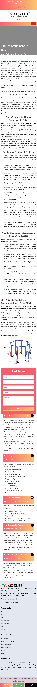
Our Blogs (4, 629)
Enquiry (31, 685)
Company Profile (6, 615)
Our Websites (5, 624)
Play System (9, 1)
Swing (3, 653)
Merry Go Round (18, 3)
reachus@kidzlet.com (19, 16)
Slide (27, 1)
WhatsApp (19, 685)
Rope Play (19, 1)
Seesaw (3, 650)
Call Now (6, 685)
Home (3, 54)
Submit (18, 409)
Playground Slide (6, 644)
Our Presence (5, 621)
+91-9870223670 (19, 20)
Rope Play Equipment (7, 641)
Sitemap (3, 618)
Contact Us (4, 626)
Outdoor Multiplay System (10, 602)
